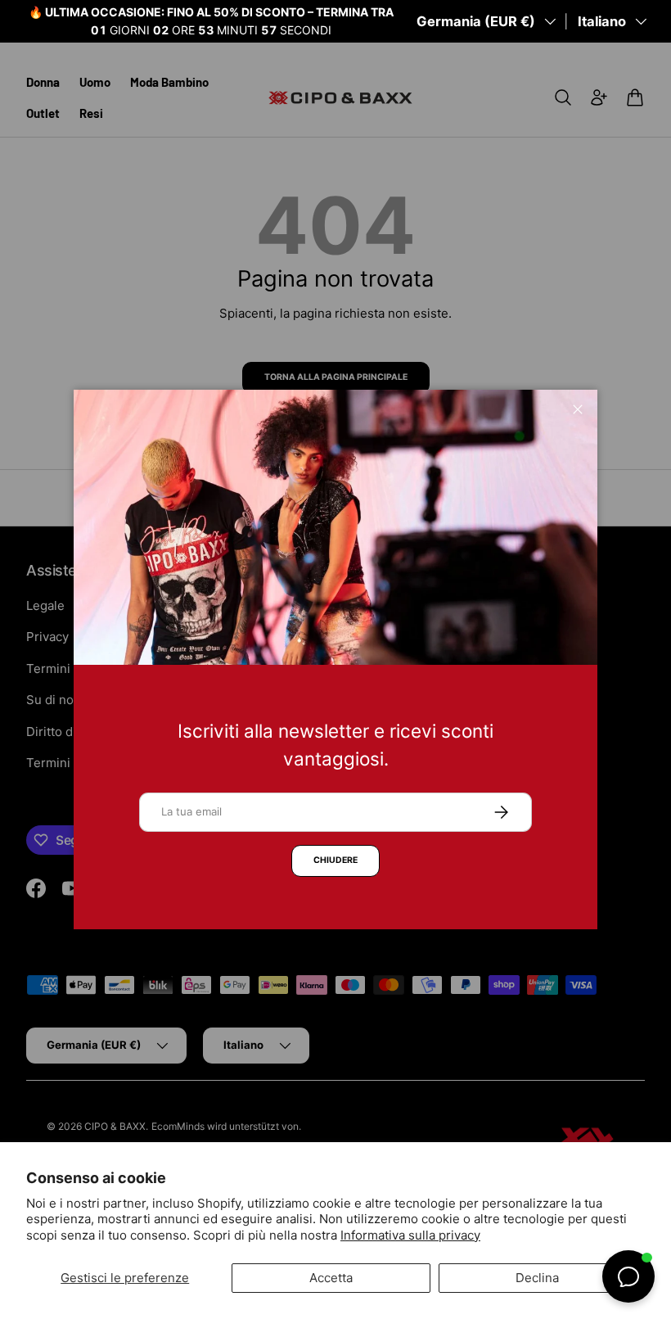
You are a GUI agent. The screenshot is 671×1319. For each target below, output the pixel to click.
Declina (537, 1277)
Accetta (331, 1277)
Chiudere (335, 860)
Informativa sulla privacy (410, 1235)
